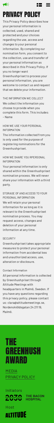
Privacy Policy (20, 376)
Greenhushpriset (6, 5)
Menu (48, 5)
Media (11, 370)
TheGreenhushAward (23, 351)
